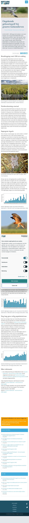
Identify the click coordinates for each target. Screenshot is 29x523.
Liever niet (14, 285)
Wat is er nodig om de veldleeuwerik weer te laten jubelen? (15, 482)
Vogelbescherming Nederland (19, 376)
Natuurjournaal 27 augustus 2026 (10, 462)
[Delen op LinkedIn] (25, 53)
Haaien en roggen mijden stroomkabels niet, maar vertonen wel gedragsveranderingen (13, 445)
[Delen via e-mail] (26, 53)
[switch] (25, 262)
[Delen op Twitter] (23, 53)
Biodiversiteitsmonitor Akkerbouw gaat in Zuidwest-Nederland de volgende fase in (13, 435)
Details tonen (21, 276)
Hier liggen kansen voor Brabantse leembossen (12, 438)
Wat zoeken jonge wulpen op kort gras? (11, 485)
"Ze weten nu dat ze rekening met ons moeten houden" (14, 441)
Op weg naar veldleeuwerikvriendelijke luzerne (12, 488)
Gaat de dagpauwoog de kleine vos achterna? (12, 459)
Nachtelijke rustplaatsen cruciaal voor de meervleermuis (14, 456)
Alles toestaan (14, 281)
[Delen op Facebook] (21, 53)
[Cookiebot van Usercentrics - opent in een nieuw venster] (21, 236)
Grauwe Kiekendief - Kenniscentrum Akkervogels (14, 29)
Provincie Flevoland (7, 376)
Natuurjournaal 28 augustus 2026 (10, 449)
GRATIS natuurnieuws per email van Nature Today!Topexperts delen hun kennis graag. (14, 423)
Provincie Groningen (20, 375)
